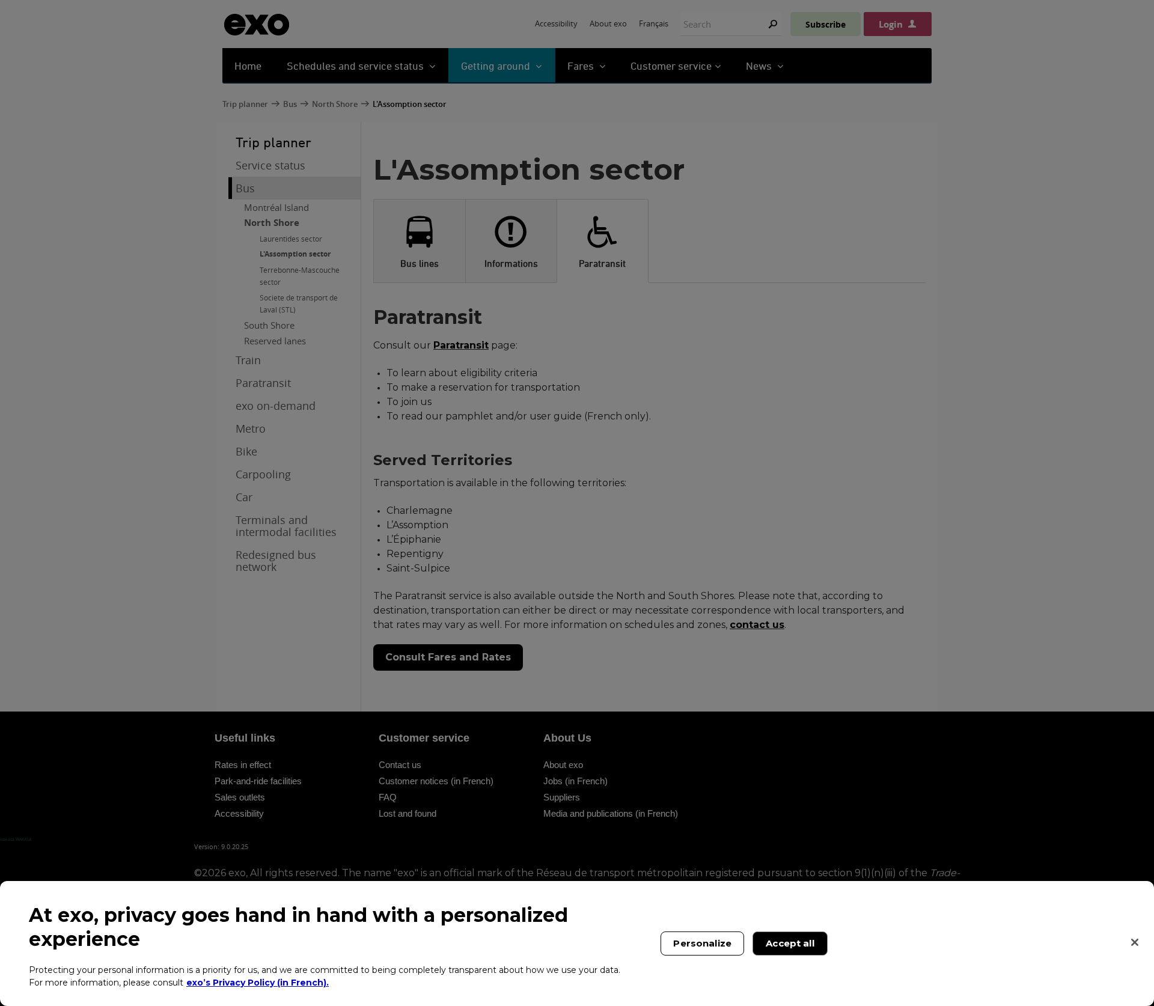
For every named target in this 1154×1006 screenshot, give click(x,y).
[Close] (1135, 942)
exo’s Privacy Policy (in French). (257, 982)
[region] (577, 943)
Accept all (790, 943)
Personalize (702, 943)
